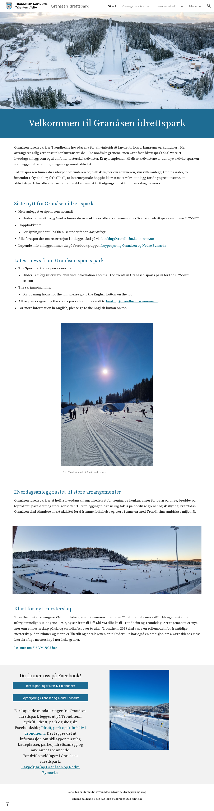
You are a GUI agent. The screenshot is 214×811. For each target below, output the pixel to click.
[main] (107, 123)
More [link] (193, 6)
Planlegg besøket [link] (134, 6)
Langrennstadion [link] (167, 6)
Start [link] (112, 6)
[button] (209, 6)
